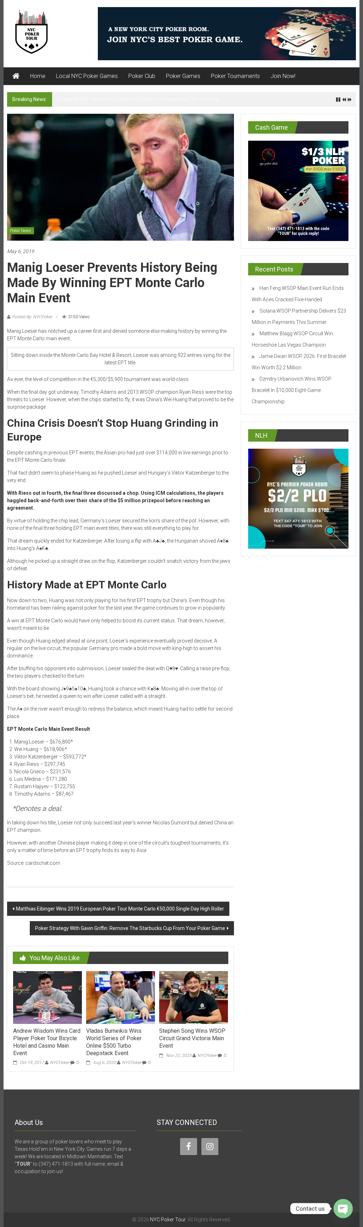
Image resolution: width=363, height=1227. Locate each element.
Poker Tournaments (235, 76)
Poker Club (141, 76)
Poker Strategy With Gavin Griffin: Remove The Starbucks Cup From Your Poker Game (130, 928)
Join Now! (282, 76)
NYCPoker (59, 1062)
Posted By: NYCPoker (32, 316)
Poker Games (183, 76)
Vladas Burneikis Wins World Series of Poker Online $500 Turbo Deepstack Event (113, 1041)
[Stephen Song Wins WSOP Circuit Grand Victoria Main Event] (193, 997)
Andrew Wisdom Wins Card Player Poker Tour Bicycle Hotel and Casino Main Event (46, 1041)
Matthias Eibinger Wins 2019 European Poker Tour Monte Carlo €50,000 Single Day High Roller (120, 909)
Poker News (20, 230)
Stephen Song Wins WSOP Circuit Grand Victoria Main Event (192, 1038)
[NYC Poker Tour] (16, 76)
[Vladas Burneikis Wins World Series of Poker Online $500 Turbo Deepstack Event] (120, 997)
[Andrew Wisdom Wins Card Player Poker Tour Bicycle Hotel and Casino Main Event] (47, 997)
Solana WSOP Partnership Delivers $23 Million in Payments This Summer (138, 99)
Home (37, 76)
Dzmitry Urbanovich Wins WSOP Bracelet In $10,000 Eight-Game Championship (291, 390)
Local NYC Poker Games (87, 76)
